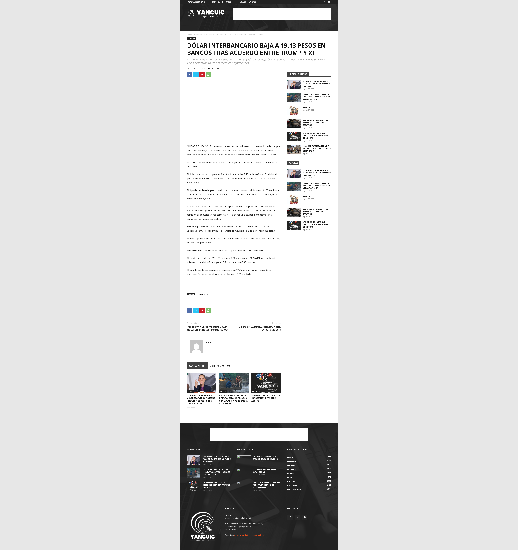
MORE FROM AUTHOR (220, 366)
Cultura (216, 2)
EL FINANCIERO (202, 294)
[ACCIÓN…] (294, 110)
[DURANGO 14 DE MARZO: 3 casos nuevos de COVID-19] (244, 460)
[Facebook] (320, 2)
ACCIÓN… (307, 107)
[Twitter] (325, 2)
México (190, 392)
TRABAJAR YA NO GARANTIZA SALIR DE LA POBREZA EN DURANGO (315, 122)
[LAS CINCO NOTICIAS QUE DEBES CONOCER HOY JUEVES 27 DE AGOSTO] (266, 383)
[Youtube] (329, 2)
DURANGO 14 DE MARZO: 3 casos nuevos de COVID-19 (265, 457)
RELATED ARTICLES (198, 366)
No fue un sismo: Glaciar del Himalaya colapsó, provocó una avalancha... (317, 96)
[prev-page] (188, 409)
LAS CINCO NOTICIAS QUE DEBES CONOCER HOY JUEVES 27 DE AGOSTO (265, 398)
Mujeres (252, 2)
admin (192, 68)
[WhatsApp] (208, 74)
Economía (198, 34)
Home (189, 34)
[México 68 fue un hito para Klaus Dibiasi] (244, 473)
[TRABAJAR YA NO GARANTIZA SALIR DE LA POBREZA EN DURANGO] (294, 123)
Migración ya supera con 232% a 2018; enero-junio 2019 (259, 328)
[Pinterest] (202, 74)
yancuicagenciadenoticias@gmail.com (249, 535)
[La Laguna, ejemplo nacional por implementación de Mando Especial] (244, 486)
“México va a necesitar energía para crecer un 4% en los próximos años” (207, 328)
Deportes (226, 2)
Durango (256, 392)
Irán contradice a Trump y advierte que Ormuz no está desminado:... (317, 148)
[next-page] (193, 409)
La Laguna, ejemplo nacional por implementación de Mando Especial (267, 485)
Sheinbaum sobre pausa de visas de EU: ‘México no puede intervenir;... (317, 83)
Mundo (223, 392)
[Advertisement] (282, 14)
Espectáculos (240, 2)
